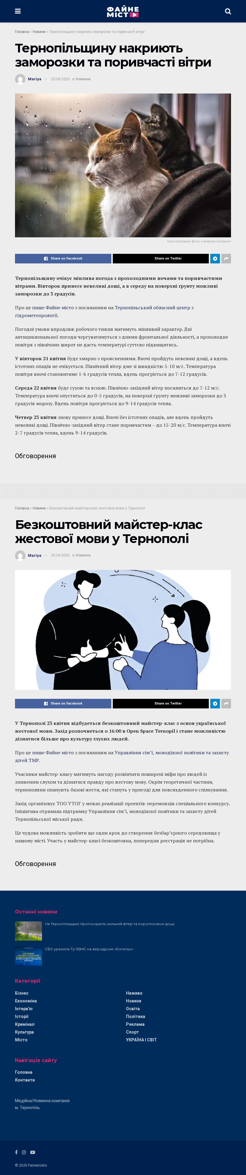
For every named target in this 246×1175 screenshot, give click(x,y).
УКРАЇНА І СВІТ (141, 1039)
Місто (21, 1039)
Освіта (133, 1008)
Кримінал (24, 1024)
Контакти (25, 1080)
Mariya (34, 79)
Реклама (135, 1024)
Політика (135, 1016)
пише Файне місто (53, 307)
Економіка (26, 1000)
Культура (24, 1032)
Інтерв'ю (24, 1008)
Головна (22, 32)
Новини (39, 32)
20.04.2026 (60, 79)
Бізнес (21, 993)
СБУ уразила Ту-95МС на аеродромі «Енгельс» (89, 949)
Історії (21, 1016)
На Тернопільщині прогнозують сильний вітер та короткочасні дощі (109, 923)
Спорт (132, 1032)
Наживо (134, 993)
